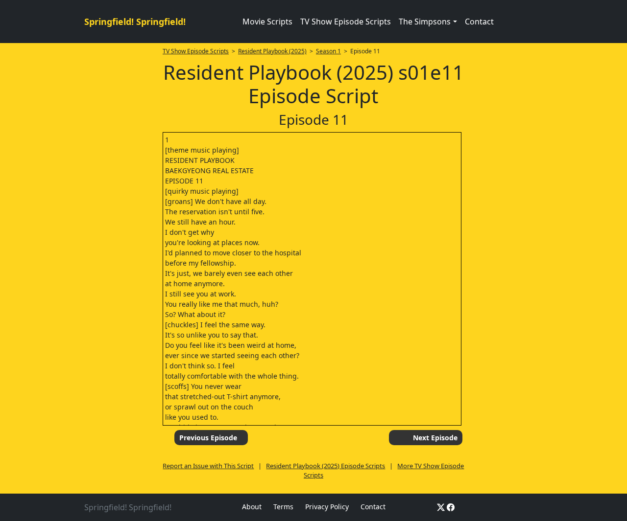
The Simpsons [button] (425, 21)
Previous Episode (208, 437)
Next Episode (435, 437)
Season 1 (328, 51)
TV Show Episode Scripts (345, 21)
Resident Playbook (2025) (272, 51)
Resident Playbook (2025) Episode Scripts (325, 465)
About (252, 506)
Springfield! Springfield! (135, 21)
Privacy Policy (327, 506)
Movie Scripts (267, 21)
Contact (479, 21)
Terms (283, 506)
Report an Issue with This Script (208, 465)
